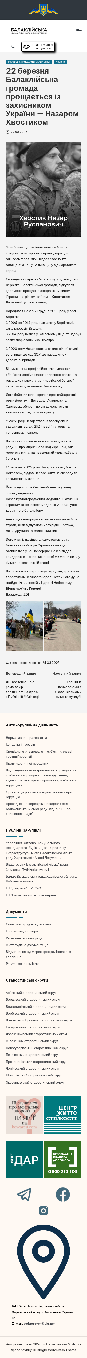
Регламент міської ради (24, 938)
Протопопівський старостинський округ (36, 1061)
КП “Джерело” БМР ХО (23, 888)
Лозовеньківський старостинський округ (36, 1034)
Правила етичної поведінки (27, 763)
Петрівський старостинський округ (32, 1054)
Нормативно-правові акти (26, 737)
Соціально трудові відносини (28, 924)
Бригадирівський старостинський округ (36, 1006)
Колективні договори (22, 931)
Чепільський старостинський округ (32, 1068)
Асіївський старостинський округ (31, 993)
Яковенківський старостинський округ (35, 1082)
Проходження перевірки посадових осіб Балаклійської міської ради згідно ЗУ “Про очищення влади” (38, 809)
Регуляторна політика (23, 963)
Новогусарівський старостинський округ (37, 1048)
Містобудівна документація (27, 945)
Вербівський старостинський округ (29, 61)
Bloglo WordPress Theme (56, 1350)
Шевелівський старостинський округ (34, 1075)
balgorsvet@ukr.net (39, 1323)
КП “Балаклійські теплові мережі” (31, 895)
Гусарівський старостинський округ (33, 1027)
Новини (60, 61)
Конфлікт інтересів (20, 744)
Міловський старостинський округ (32, 1041)
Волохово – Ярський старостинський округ (39, 1020)
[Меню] (78, 30)
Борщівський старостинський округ (33, 999)
